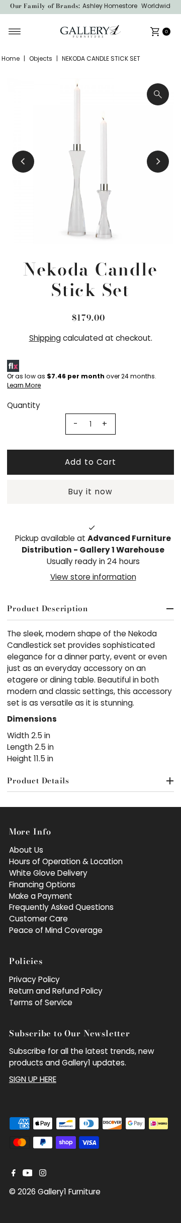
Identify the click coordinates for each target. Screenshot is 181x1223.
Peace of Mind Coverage (56, 930)
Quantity (23, 405)
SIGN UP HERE (32, 1079)
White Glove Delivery (48, 873)
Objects (40, 58)
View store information (93, 577)
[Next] (158, 162)
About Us (26, 850)
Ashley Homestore (109, 6)
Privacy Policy (34, 979)
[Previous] (23, 162)
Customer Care (38, 918)
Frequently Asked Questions (61, 907)
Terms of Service (40, 1002)
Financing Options (42, 884)
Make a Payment (40, 896)
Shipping (45, 338)
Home (11, 58)
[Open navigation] (15, 31)
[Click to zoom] (158, 94)
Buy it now (90, 491)
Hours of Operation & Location (66, 861)
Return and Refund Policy (56, 991)
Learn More (24, 385)
